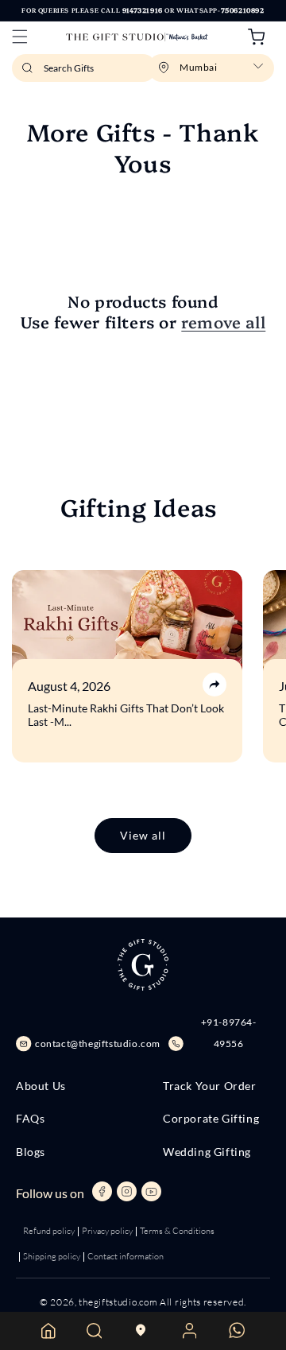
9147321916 (142, 10)
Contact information (125, 1256)
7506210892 (243, 10)
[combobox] (84, 68)
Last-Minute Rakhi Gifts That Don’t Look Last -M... (126, 715)
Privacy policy (107, 1230)
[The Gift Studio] (137, 37)
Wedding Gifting (207, 1152)
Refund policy (49, 1230)
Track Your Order (210, 1086)
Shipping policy (51, 1256)
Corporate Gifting (211, 1118)
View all (143, 835)
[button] (19, 36)
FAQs (30, 1118)
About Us (41, 1086)
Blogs (30, 1152)
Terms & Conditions (177, 1230)
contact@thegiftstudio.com (97, 1043)
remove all (223, 321)
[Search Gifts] (29, 72)
